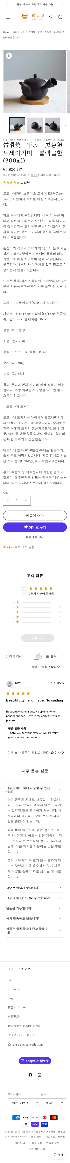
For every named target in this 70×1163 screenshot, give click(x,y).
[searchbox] (20, 656)
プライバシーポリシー (23, 1035)
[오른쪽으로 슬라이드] (65, 126)
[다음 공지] (62, 4)
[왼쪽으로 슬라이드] (4, 126)
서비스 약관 (21, 1142)
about (12, 980)
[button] (8, 16)
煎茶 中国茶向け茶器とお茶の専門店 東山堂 (40, 1131)
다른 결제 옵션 (35, 537)
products (14, 989)
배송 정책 (37, 1142)
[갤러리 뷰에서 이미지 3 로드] (52, 125)
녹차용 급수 (19, 31)
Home (6, 31)
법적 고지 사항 (37, 1149)
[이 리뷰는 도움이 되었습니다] (52, 752)
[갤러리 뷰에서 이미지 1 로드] (17, 125)
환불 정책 (36, 1136)
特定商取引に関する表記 (24, 1026)
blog (11, 998)
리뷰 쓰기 (38, 638)
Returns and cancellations (26, 1044)
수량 (6, 493)
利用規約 (14, 1016)
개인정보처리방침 (55, 1136)
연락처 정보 (52, 1142)
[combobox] (48, 667)
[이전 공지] (7, 4)
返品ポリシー (17, 1007)
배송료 (34, 174)
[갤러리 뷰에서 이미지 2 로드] (35, 125)
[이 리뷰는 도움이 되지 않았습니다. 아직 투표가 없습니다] (59, 752)
